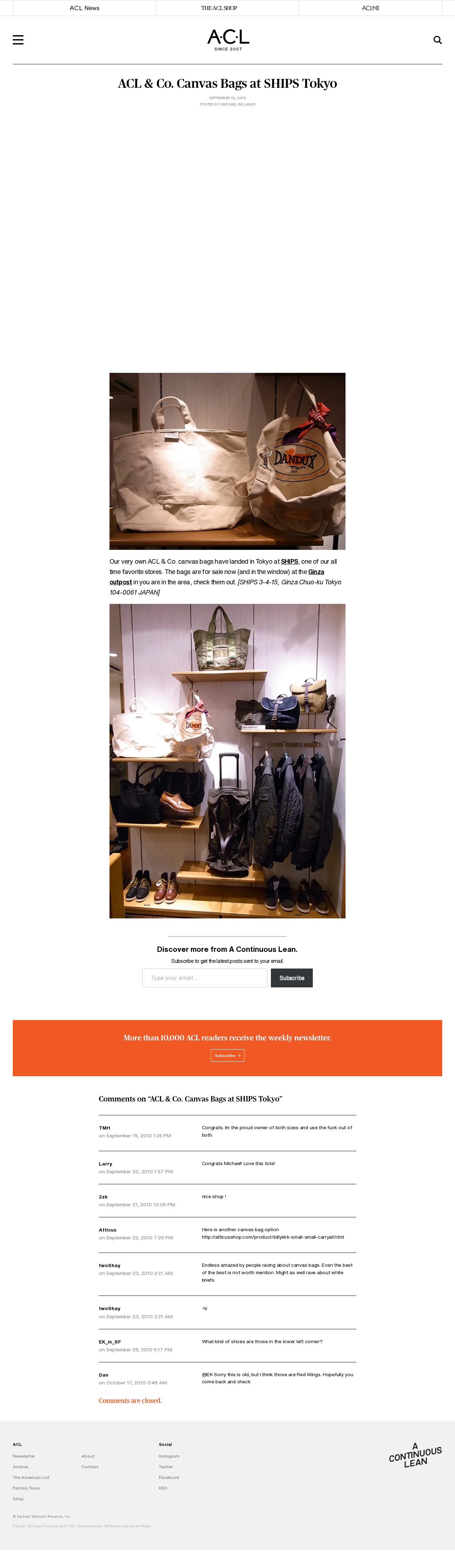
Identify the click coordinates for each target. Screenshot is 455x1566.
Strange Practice (43, 1526)
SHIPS (289, 561)
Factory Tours (26, 1488)
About (88, 1456)
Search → (423, 72)
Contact (89, 1467)
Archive (20, 1467)
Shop (18, 1499)
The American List (31, 1477)
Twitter (166, 1467)
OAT (70, 1526)
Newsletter (24, 1456)
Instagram (169, 1456)
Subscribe (291, 978)
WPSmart (112, 1526)
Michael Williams (238, 104)
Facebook (169, 1477)
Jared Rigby (140, 1526)
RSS (163, 1488)
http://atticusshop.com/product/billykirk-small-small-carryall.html (273, 1236)
